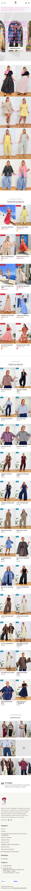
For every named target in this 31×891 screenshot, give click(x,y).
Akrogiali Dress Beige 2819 (23, 286)
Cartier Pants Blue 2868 (22, 503)
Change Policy (5, 840)
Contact (3, 831)
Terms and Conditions (7, 849)
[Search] (5, 3)
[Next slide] (27, 58)
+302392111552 (7, 866)
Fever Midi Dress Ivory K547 (7, 672)
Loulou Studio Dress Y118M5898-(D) (21, 702)
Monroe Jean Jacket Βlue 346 (7, 587)
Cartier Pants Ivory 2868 (22, 616)
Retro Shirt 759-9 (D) (6, 389)
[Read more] (15, 81)
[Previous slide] (3, 58)
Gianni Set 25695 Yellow (22, 227)
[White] (1, 319)
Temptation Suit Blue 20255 (7, 503)
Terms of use (5, 842)
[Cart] (29, 3)
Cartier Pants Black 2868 (23, 587)
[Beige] (1, 260)
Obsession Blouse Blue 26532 (6, 702)
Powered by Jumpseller (19, 888)
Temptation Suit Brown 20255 (6, 474)
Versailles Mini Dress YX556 (6, 558)
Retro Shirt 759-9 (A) (22, 446)
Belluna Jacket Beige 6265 (7, 256)
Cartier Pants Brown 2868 (7, 616)
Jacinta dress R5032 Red (7, 227)
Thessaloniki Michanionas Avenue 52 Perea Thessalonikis (14, 834)
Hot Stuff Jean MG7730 (6, 418)
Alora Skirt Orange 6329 (7, 345)
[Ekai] (17, 348)
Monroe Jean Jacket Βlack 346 (23, 558)
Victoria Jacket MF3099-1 (7, 643)
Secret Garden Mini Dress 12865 (7, 286)
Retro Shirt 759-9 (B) (6, 446)
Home (3, 829)
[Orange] (1, 348)
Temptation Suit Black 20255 (22, 390)
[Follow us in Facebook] (11, 820)
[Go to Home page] (15, 3)
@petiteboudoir (15, 718)
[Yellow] (17, 230)
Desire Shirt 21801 (21, 418)
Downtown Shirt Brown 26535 (22, 673)
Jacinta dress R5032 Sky (23, 315)
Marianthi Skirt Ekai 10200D (23, 345)
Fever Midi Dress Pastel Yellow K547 (22, 644)
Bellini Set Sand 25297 (6, 530)
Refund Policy (5, 847)
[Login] (26, 3)
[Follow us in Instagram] (9, 820)
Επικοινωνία (4, 859)
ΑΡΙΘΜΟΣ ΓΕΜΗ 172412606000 (10, 844)
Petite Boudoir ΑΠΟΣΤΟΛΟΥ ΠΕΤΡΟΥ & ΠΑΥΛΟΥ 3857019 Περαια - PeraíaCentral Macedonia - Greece (13, 870)
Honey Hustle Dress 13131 (23, 256)
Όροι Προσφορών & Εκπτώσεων (10, 851)
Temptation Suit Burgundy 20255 (23, 474)
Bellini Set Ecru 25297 (22, 530)
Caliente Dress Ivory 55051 (7, 315)
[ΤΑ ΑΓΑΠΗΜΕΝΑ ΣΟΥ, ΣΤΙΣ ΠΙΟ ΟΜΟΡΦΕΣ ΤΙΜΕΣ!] (15, 36)
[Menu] (2, 3)
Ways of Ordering (6, 837)
